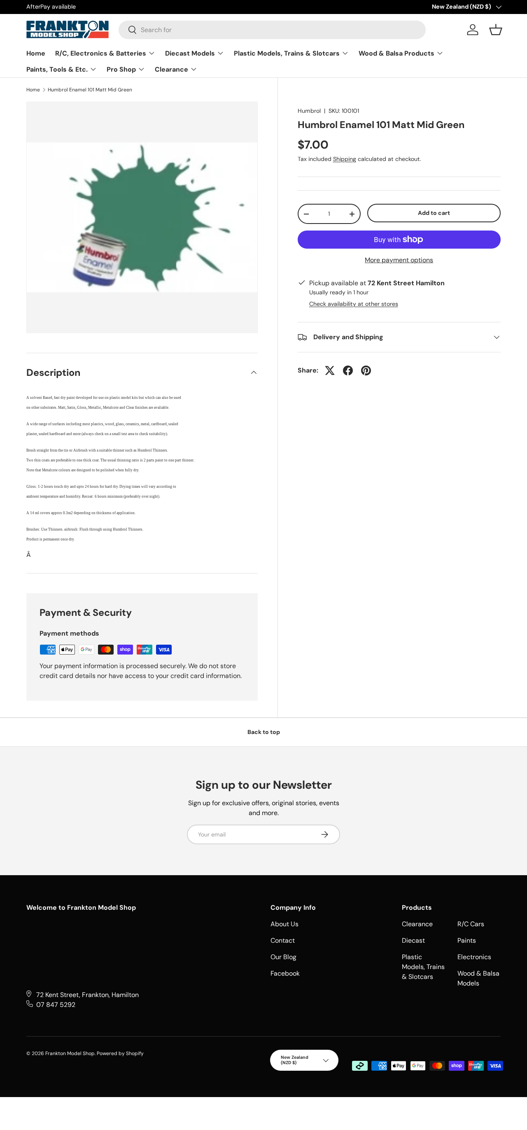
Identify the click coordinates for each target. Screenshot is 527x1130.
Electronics (474, 957)
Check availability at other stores (353, 304)
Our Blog (283, 957)
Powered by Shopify (120, 1053)
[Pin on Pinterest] (366, 370)
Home (35, 53)
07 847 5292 (55, 1004)
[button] (496, 30)
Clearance (172, 69)
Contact (282, 940)
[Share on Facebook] (348, 370)
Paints (466, 940)
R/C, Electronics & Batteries (101, 53)
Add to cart (434, 213)
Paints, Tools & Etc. (57, 69)
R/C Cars (470, 924)
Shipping (344, 159)
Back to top (263, 732)
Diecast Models (191, 53)
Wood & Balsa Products (397, 53)
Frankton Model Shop (70, 1053)
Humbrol (309, 110)
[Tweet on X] (330, 370)
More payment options (399, 260)
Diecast (413, 940)
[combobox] (272, 30)
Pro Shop (122, 69)
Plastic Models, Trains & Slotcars (287, 53)
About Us (284, 924)
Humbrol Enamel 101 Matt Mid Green (90, 89)
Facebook (285, 973)
